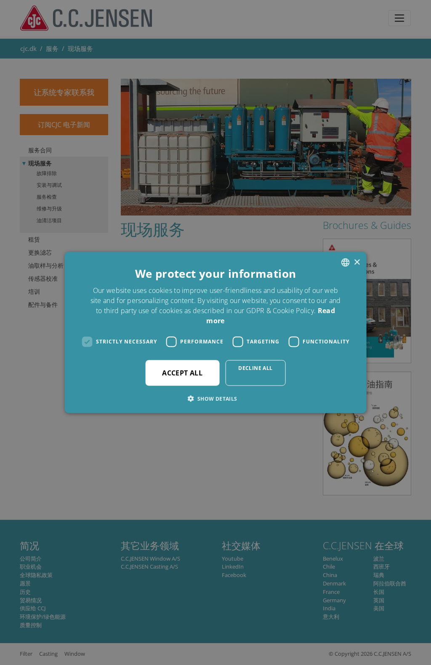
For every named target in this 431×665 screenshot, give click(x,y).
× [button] (357, 262)
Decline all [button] (255, 367)
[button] (215, 398)
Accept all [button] (182, 372)
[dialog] (215, 332)
